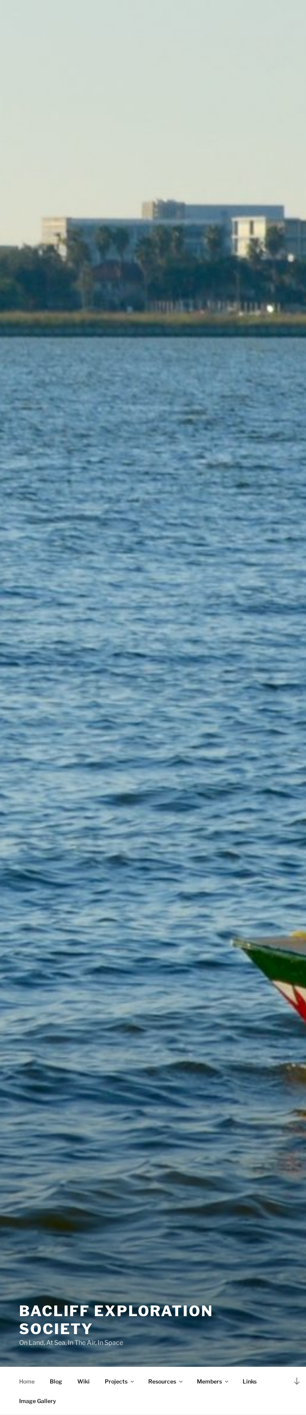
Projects (116, 1381)
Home (27, 1381)
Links (250, 1381)
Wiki (83, 1381)
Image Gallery (37, 1400)
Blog (56, 1381)
